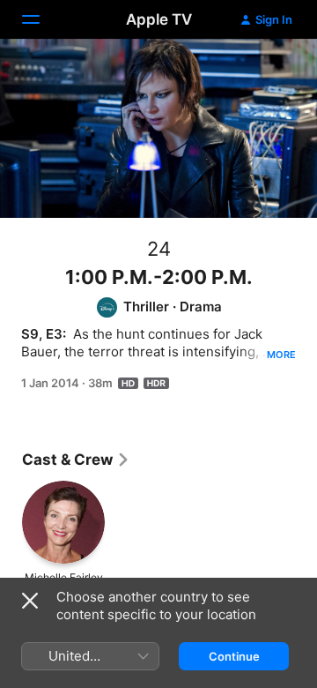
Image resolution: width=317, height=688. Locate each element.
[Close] (30, 601)
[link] (76, 459)
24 (159, 248)
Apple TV (159, 19)
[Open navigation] (41, 19)
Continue (234, 656)
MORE (281, 354)
